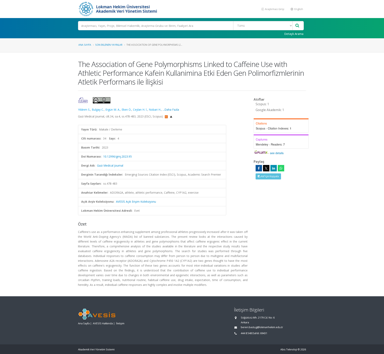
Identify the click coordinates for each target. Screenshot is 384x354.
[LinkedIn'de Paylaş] (273, 168)
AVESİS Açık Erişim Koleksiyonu (136, 201)
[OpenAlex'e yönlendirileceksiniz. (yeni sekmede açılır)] (171, 116)
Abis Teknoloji (288, 349)
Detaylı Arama (293, 34)
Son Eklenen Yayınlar (108, 44)
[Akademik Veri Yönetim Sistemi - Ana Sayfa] (86, 9)
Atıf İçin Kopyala (269, 176)
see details (277, 153)
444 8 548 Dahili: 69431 (254, 333)
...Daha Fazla (171, 109)
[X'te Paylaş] (266, 168)
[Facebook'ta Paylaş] (259, 168)
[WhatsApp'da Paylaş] (281, 168)
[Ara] (297, 25)
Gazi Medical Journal (110, 165)
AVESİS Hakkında (103, 323)
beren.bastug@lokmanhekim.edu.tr (262, 327)
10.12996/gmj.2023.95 (117, 156)
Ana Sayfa (84, 44)
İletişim (120, 323)
